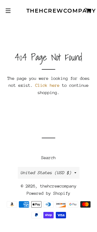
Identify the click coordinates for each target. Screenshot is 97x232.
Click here (47, 85)
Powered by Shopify (48, 193)
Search (48, 157)
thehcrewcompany (48, 11)
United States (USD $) (46, 172)
